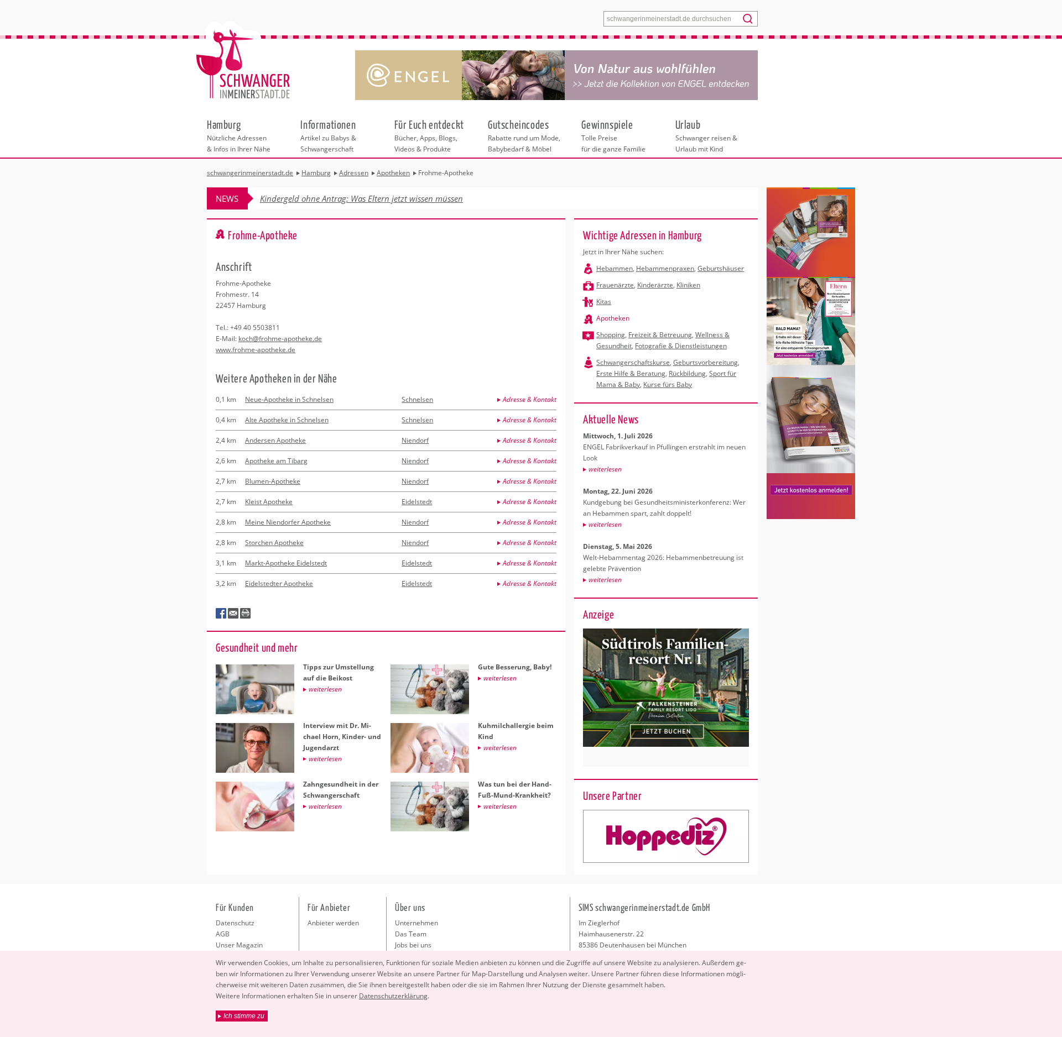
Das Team (410, 934)
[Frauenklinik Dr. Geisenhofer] (666, 836)
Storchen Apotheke (274, 542)
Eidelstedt (417, 501)
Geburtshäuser (720, 268)
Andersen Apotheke (275, 440)
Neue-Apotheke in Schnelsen (289, 399)
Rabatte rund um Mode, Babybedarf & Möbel (524, 135)
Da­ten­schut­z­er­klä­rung (393, 996)
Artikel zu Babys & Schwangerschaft (328, 135)
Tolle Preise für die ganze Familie (613, 135)
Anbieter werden (333, 923)
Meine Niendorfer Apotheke (288, 522)
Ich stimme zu (243, 1016)
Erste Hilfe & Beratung (630, 373)
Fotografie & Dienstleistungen (681, 345)
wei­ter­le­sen (605, 469)
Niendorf (415, 440)
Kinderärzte (655, 285)
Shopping (610, 334)
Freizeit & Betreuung (660, 334)
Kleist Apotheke (269, 501)
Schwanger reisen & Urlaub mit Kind (706, 135)
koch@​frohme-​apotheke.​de (280, 338)
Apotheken (612, 318)
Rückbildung (687, 373)
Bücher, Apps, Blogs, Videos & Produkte (429, 135)
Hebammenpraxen (665, 268)
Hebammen (614, 268)
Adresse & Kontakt (529, 399)
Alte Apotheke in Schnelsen (287, 420)
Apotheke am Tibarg (276, 460)
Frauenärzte (615, 285)
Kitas (603, 301)
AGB (223, 934)
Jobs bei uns (413, 945)
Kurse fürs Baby (667, 384)
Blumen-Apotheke (272, 481)
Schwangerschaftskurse (633, 362)
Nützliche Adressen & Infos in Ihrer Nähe (238, 135)
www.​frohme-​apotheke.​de (255, 349)
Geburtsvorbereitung (705, 362)
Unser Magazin (239, 945)
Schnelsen (417, 399)
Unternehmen (416, 923)
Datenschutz (235, 923)
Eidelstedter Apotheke (279, 583)
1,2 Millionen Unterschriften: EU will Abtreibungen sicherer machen (383, 198)
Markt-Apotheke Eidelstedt (286, 563)
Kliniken (688, 285)
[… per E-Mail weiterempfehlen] (233, 613)
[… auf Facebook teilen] (221, 613)
